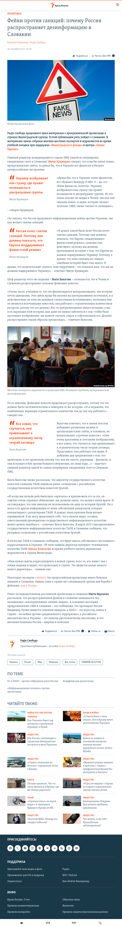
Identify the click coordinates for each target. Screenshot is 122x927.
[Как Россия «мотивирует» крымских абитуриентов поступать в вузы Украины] (16, 738)
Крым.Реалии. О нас (18, 900)
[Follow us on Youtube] (25, 848)
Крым (30, 798)
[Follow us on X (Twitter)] (18, 848)
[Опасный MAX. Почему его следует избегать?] (16, 819)
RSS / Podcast (69, 875)
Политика (14, 13)
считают (40, 577)
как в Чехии (28, 585)
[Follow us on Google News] (40, 848)
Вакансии (68, 906)
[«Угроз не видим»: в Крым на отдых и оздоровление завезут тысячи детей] (72, 783)
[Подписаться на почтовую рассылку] (76, 848)
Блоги (30, 780)
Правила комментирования (23, 906)
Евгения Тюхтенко (18, 42)
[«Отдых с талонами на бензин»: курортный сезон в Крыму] (16, 762)
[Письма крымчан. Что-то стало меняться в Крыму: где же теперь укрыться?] (16, 783)
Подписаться (14, 881)
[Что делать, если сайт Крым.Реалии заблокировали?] (72, 819)
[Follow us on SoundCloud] (54, 848)
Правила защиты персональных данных (85, 912)
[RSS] (62, 848)
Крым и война (91, 713)
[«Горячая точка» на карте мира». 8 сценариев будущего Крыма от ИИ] (16, 801)
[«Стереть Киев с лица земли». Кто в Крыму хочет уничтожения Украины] (72, 716)
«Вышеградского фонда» (66, 145)
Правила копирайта (18, 912)
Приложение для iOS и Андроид (25, 875)
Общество (32, 735)
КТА (48, 923)
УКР (74, 923)
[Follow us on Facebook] (10, 848)
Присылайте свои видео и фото (24, 869)
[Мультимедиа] (22, 923)
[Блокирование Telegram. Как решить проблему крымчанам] (72, 801)
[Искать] (100, 923)
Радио (65, 869)
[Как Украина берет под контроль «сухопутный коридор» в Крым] (16, 716)
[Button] (80, 56)
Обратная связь (71, 900)
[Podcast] (69, 848)
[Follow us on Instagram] (32, 848)
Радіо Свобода (38, 42)
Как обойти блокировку (75, 881)
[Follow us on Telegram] (47, 848)
